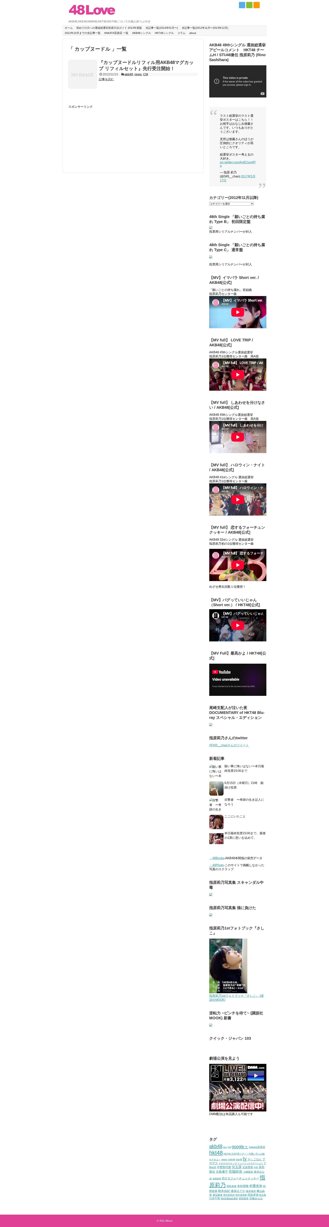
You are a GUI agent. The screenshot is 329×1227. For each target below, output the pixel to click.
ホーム (69, 27)
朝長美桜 (231, 1186)
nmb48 (231, 1159)
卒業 (256, 1167)
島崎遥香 (217, 1179)
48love (168, 1220)
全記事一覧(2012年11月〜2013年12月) (205, 27)
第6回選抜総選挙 (229, 1198)
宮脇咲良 (235, 1172)
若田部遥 (244, 1198)
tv (245, 1158)
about (192, 32)
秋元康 (262, 1195)
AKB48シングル (141, 32)
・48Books (216, 858)
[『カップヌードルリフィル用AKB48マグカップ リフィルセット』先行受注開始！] (82, 74)
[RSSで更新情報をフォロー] (256, 5)
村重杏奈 (255, 1186)
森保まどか (238, 1191)
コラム (181, 32)
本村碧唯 (243, 1186)
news (138, 74)
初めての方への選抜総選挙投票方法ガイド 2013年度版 (109, 27)
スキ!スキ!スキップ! (228, 1163)
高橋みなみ (256, 1198)
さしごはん (255, 1159)
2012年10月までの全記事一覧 (83, 32)
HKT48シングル (164, 32)
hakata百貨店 (257, 1147)
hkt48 (216, 1153)
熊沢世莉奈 (229, 1195)
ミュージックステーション (250, 1163)
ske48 (239, 1159)
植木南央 (251, 1191)
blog (225, 1147)
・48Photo (216, 865)
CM (145, 74)
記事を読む (106, 79)
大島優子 (222, 1171)
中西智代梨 (224, 1167)
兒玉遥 (237, 1167)
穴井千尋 (214, 1198)
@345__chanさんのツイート (229, 745)
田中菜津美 (241, 1195)
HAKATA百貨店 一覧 (116, 32)
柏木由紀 (224, 1191)
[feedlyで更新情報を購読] (249, 5)
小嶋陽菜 (248, 1172)
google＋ (240, 1146)
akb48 (129, 74)
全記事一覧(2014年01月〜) (162, 27)
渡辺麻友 (218, 1194)
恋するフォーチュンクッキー (240, 1178)
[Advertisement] (100, 135)
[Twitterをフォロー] (242, 5)
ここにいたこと (235, 816)
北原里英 (247, 1167)
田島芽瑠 (253, 1194)
